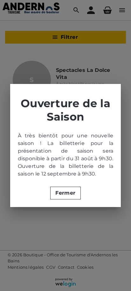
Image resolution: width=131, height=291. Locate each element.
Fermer (65, 193)
